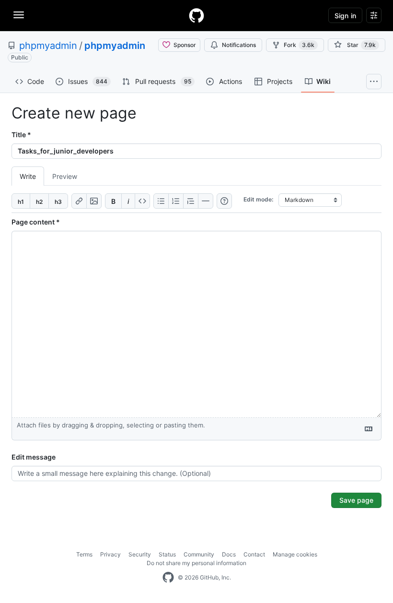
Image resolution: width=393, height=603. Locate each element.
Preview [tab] (64, 176)
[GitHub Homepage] (168, 577)
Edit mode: (258, 199)
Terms (84, 554)
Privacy (110, 554)
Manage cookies (295, 554)
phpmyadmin (48, 45)
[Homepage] (196, 15)
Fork (299, 44)
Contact (254, 554)
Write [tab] (28, 176)
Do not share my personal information (196, 563)
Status (167, 554)
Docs (229, 554)
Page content (36, 222)
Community (199, 554)
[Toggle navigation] (19, 15)
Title (21, 134)
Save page (356, 500)
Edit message (34, 457)
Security (139, 554)
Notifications (239, 44)
